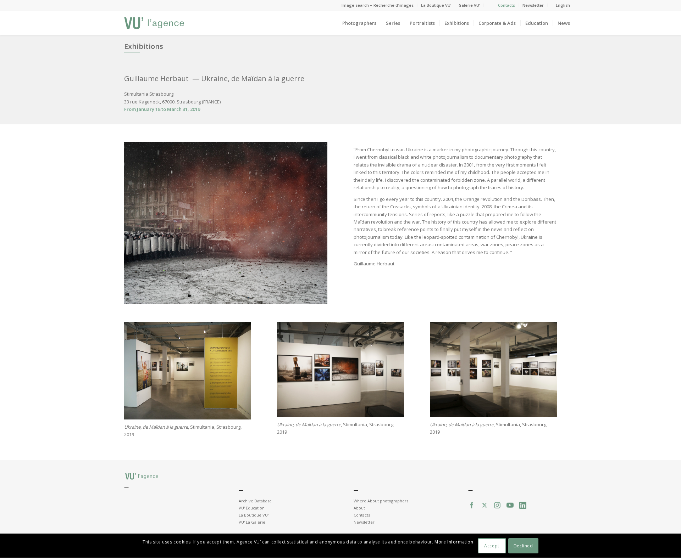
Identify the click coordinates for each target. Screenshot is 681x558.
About (359, 508)
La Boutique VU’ (436, 5)
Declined (523, 546)
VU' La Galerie (252, 522)
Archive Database (255, 500)
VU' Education (252, 508)
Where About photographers (381, 500)
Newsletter (533, 5)
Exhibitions (143, 46)
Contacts (506, 5)
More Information (454, 542)
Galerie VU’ (469, 5)
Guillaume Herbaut (157, 78)
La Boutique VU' (253, 515)
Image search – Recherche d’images (378, 5)
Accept (491, 546)
